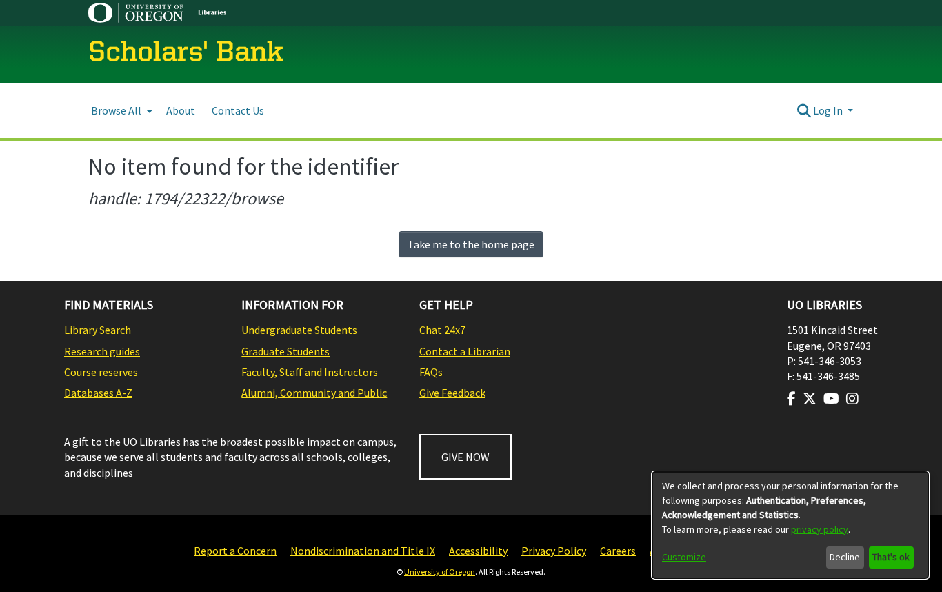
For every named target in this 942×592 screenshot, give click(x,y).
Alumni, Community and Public (314, 392)
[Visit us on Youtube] (831, 398)
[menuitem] (120, 110)
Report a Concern (235, 551)
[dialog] (790, 525)
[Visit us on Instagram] (852, 398)
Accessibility (478, 551)
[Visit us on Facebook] (791, 398)
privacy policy (819, 529)
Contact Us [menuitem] (238, 110)
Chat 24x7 (442, 330)
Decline (845, 557)
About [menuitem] (180, 110)
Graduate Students (285, 351)
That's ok (891, 557)
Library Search (97, 330)
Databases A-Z (98, 392)
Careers (618, 551)
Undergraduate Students (299, 330)
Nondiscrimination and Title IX (362, 551)
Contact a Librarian (464, 351)
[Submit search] (803, 110)
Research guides (102, 351)
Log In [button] (829, 110)
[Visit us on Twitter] (809, 398)
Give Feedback (452, 392)
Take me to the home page (471, 244)
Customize (684, 557)
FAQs (431, 372)
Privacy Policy (553, 551)
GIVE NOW (465, 457)
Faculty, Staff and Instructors (309, 372)
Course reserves (101, 372)
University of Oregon (439, 571)
